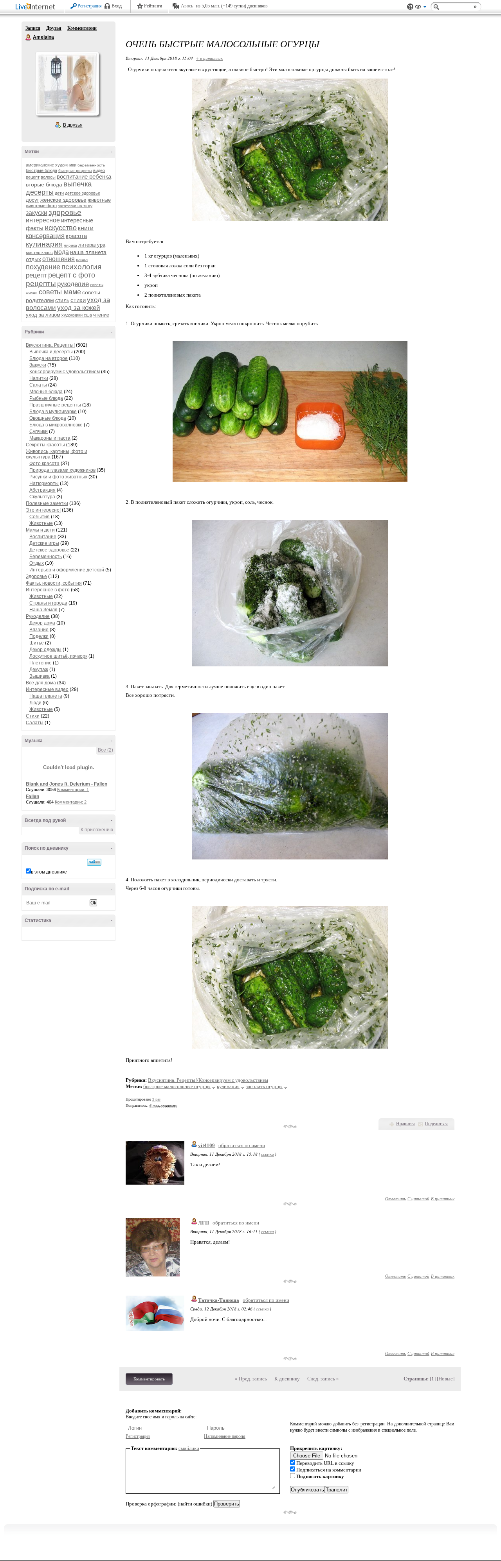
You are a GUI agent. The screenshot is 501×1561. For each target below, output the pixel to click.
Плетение (40, 663)
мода (61, 252)
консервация (45, 236)
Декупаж (38, 669)
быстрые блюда (41, 170)
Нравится (405, 1123)
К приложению (97, 829)
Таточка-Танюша (218, 1300)
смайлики (188, 1448)
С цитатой (418, 1198)
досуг (32, 200)
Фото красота (44, 463)
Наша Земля (43, 609)
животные (99, 200)
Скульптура (42, 496)
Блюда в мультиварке (53, 411)
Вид (421, 8)
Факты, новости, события (54, 583)
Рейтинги (153, 6)
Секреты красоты (45, 445)
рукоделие (73, 284)
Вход (117, 6)
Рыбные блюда (46, 398)
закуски (36, 212)
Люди (35, 702)
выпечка (77, 184)
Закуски (37, 365)
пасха (82, 259)
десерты (40, 192)
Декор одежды (45, 649)
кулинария (44, 244)
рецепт (36, 275)
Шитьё (36, 643)
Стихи (33, 716)
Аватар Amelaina (67, 83)
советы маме (60, 292)
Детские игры (44, 543)
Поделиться (436, 1123)
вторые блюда (44, 184)
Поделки (39, 636)
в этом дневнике (49, 872)
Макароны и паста (49, 438)
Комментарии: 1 (73, 789)
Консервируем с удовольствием (64, 371)
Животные (41, 523)
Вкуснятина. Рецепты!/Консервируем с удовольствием (208, 1080)
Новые (445, 1379)
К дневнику (287, 1379)
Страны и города (48, 603)
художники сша (76, 315)
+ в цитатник (209, 58)
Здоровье (36, 576)
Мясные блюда (46, 391)
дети (59, 193)
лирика (70, 245)
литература (91, 245)
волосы (48, 177)
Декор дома (42, 623)
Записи (32, 28)
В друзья (73, 125)
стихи (78, 300)
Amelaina (28, 37)
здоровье (65, 212)
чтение (101, 315)
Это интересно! (43, 510)
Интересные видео (47, 689)
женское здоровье (63, 200)
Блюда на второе (48, 358)
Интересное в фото (48, 590)
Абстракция (42, 490)
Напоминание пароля (224, 1436)
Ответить (395, 1198)
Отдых (36, 563)
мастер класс (39, 252)
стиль (62, 300)
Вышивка (39, 676)
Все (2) (105, 750)
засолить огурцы (264, 1086)
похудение (43, 267)
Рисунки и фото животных (58, 477)
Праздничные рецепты (55, 405)
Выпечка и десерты (51, 351)
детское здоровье (82, 193)
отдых (33, 259)
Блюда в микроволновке (56, 425)
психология (81, 267)
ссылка (267, 1154)
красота (76, 236)
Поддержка (410, 7)
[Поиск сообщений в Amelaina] (94, 862)
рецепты (41, 283)
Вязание (39, 629)
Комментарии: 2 (71, 802)
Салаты (38, 385)
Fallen (32, 796)
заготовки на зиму (75, 206)
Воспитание (42, 536)
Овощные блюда (47, 418)
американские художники (51, 165)
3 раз (156, 1099)
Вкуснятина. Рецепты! (50, 345)
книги (86, 228)
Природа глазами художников (62, 470)
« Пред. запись (251, 1379)
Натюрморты (44, 483)
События (39, 516)
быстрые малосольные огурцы (177, 1086)
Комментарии (82, 28)
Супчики (38, 431)
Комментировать (149, 1379)
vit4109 (206, 1145)
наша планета (88, 252)
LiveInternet (37, 7)
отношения (58, 259)
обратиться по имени (241, 1145)
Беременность (45, 556)
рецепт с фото (71, 275)
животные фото (41, 205)
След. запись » (323, 1379)
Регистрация (89, 6)
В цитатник (442, 1198)
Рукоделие (38, 616)
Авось (187, 6)
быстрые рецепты (75, 170)
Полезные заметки (47, 503)
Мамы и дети (40, 530)
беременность (91, 165)
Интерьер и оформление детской (66, 570)
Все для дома (41, 683)
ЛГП (203, 1223)
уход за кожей (78, 307)
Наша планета (45, 696)
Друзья (53, 28)
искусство (61, 228)
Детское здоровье (49, 550)
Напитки (38, 378)
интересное (43, 220)
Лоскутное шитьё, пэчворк (58, 656)
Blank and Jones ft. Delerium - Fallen (66, 784)
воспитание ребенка (84, 176)
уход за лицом (43, 315)
